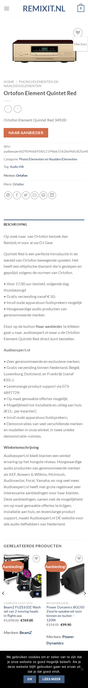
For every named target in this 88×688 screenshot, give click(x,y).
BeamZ (26, 632)
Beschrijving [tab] (15, 224)
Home (9, 82)
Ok (29, 679)
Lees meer (51, 679)
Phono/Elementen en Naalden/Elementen (31, 84)
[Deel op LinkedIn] (52, 195)
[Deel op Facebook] (17, 195)
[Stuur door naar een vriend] (35, 195)
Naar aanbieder (26, 132)
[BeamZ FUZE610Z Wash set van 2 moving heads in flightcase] (23, 576)
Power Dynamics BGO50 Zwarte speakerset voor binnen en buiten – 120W (65, 613)
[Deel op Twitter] (26, 195)
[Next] (84, 603)
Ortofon (21, 175)
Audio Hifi (17, 167)
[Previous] (3, 603)
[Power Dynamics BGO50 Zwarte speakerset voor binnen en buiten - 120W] (65, 576)
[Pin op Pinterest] (43, 195)
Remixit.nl (44, 8)
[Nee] (81, 671)
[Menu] (7, 8)
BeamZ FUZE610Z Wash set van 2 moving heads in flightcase (22, 611)
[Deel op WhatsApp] (8, 195)
